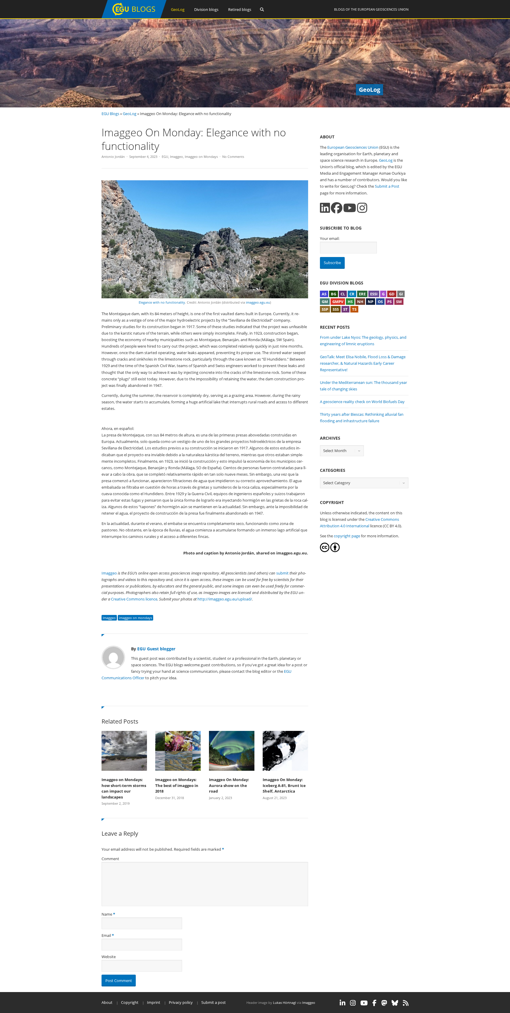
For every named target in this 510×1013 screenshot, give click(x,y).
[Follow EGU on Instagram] (353, 1003)
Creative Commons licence (134, 599)
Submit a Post (387, 186)
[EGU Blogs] (134, 16)
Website (109, 956)
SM (399, 301)
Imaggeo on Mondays (201, 156)
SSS (336, 309)
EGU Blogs (110, 113)
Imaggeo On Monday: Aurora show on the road (229, 785)
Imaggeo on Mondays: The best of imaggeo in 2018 (176, 785)
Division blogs (206, 9)
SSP (325, 309)
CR (351, 294)
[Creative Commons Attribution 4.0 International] (324, 550)
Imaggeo (176, 156)
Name (107, 914)
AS (324, 294)
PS (389, 301)
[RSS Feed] (405, 1003)
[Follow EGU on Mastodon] (384, 1003)
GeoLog (177, 9)
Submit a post (213, 1002)
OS (380, 301)
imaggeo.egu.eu (258, 302)
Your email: (329, 238)
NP (370, 301)
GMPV (337, 301)
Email (106, 935)
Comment (110, 858)
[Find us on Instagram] (362, 208)
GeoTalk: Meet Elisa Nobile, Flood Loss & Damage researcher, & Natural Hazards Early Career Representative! (363, 363)
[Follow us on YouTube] (349, 208)
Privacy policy (181, 1002)
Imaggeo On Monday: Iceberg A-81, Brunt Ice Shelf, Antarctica (284, 785)
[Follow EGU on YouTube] (364, 1003)
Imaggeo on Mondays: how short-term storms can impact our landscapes (124, 788)
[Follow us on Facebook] (336, 208)
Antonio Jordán (113, 156)
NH (360, 301)
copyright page (347, 536)
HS (350, 301)
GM (325, 301)
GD (392, 294)
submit (282, 573)
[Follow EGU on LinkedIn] (342, 1003)
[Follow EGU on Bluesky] (395, 1003)
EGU (165, 156)
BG (333, 294)
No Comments (233, 156)
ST (345, 309)
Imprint (153, 1002)
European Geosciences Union (383, 9)
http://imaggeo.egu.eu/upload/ (224, 599)
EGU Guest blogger (156, 649)
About (107, 1002)
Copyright (129, 1002)
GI (401, 294)
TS (354, 309)
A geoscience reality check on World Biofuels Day (362, 401)
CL (343, 294)
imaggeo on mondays (135, 618)
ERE (362, 294)
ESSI (373, 294)
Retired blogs (239, 9)
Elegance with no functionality (162, 302)
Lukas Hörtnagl (284, 1002)
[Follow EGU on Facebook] (374, 1003)
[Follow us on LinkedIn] (325, 208)
